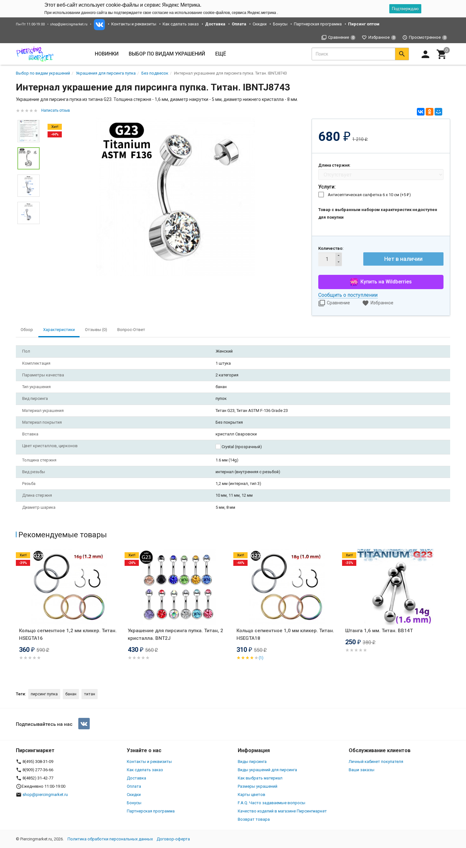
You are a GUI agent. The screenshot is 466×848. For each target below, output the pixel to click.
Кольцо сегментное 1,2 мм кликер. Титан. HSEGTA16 (68, 634)
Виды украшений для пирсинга (267, 769)
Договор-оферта (173, 839)
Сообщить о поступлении (348, 295)
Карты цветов (251, 794)
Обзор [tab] (27, 329)
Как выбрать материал (260, 778)
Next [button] (28, 229)
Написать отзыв (55, 110)
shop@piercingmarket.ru (68, 24)
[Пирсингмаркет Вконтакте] (84, 723)
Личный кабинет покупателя (376, 761)
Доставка (136, 778)
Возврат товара (254, 819)
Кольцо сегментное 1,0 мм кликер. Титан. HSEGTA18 (285, 634)
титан (89, 694)
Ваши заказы (361, 769)
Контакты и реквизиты (133, 24)
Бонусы (280, 24)
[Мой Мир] (438, 112)
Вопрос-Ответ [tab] (131, 329)
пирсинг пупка (44, 694)
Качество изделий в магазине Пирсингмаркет (282, 811)
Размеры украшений (257, 786)
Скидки (260, 24)
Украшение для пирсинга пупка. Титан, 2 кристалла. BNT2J (175, 634)
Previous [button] (17, 613)
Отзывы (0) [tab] (96, 329)
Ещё (220, 54)
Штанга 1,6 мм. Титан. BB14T (379, 630)
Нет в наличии (403, 258)
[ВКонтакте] (420, 112)
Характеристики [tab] (59, 329)
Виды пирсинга (252, 761)
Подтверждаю (405, 8)
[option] (175, 196)
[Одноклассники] (429, 112)
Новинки (107, 54)
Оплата (134, 786)
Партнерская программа (318, 24)
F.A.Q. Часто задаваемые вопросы (271, 802)
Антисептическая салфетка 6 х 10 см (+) (369, 194)
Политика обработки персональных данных (110, 839)
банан (70, 694)
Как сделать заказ (181, 24)
